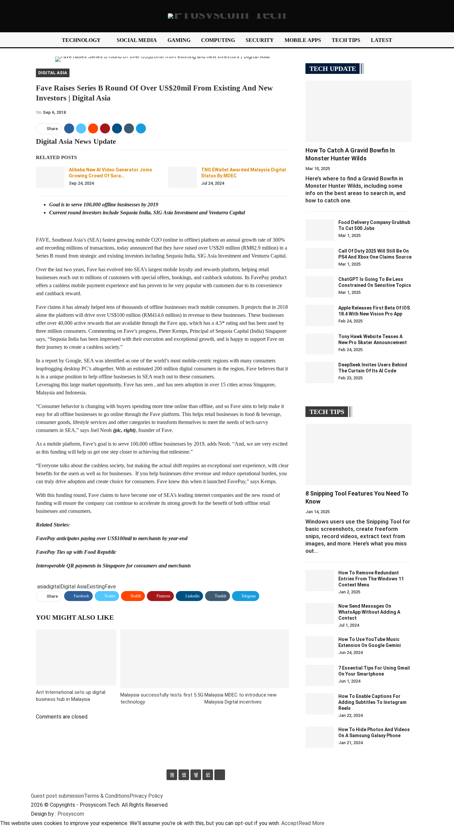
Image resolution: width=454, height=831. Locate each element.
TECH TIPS (346, 40)
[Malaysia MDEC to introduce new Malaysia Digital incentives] (246, 658)
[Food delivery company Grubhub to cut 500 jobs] (319, 230)
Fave (110, 586)
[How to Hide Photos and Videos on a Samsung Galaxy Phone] (319, 737)
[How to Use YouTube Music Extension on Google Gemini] (319, 647)
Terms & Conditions (107, 796)
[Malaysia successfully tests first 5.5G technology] (162, 658)
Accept (290, 823)
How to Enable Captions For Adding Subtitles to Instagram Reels (372, 702)
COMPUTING (218, 40)
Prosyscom (70, 814)
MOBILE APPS (302, 40)
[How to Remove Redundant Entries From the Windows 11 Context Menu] (319, 580)
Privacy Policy (146, 796)
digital (53, 586)
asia (41, 586)
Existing (95, 586)
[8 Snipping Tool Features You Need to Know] (358, 454)
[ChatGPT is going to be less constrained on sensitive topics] (319, 287)
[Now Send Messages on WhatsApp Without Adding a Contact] (319, 613)
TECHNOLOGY (81, 40)
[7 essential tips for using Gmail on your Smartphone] (319, 675)
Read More (311, 823)
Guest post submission (57, 796)
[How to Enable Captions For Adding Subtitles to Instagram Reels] (319, 704)
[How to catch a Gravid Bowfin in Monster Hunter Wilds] (358, 111)
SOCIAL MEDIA (137, 40)
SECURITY (260, 40)
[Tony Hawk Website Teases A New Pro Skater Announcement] (319, 344)
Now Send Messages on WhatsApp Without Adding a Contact (369, 612)
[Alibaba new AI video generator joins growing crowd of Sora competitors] (50, 177)
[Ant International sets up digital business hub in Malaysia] (76, 657)
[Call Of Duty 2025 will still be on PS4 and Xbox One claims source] (319, 258)
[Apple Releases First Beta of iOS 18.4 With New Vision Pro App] (319, 315)
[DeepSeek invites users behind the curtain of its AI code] (319, 372)
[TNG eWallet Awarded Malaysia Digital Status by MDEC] (182, 177)
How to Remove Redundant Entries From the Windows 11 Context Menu (371, 578)
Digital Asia (52, 72)
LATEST (381, 40)
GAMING (179, 40)
